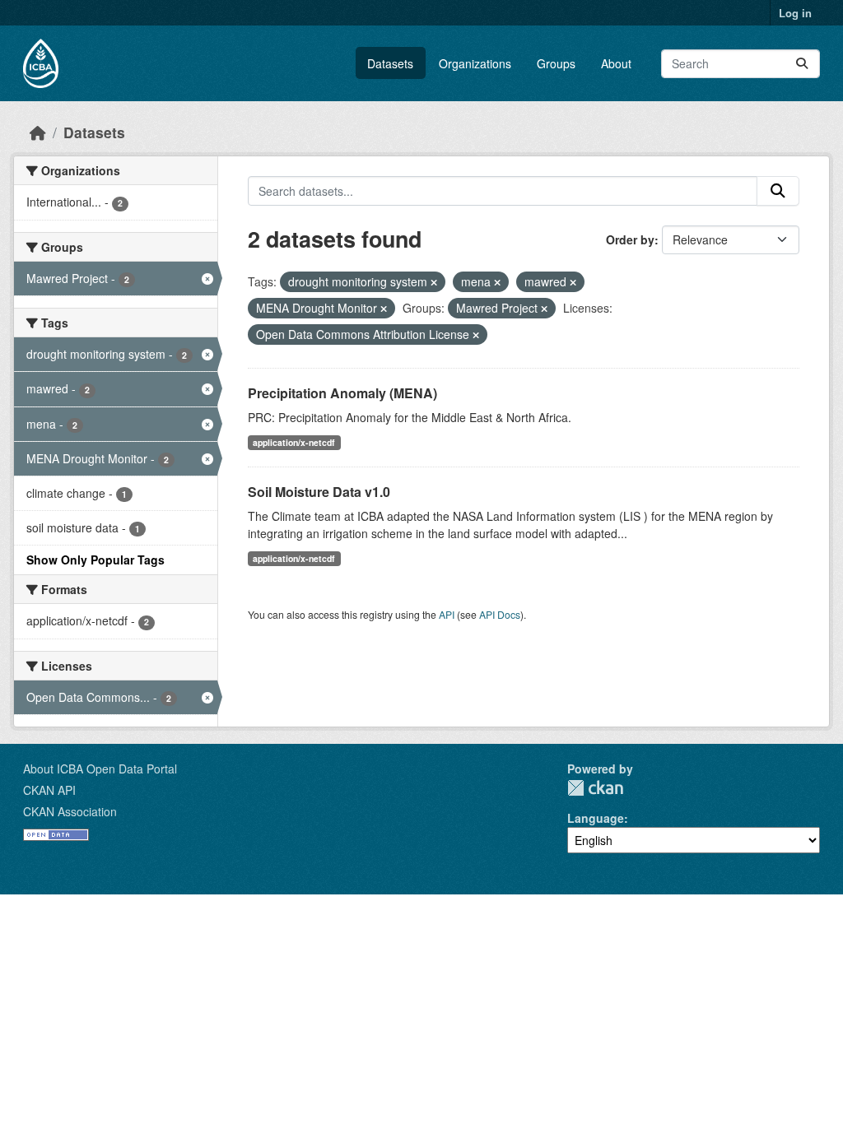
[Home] (38, 132)
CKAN (595, 788)
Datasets (390, 63)
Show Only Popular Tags (95, 559)
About (616, 63)
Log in (795, 13)
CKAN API (49, 790)
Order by (630, 239)
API (446, 614)
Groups (556, 63)
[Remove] (434, 282)
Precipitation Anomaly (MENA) (342, 392)
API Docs (499, 614)
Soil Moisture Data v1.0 (319, 491)
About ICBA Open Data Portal (100, 768)
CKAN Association (70, 811)
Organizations (475, 63)
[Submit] (801, 63)
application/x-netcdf (294, 442)
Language (595, 818)
